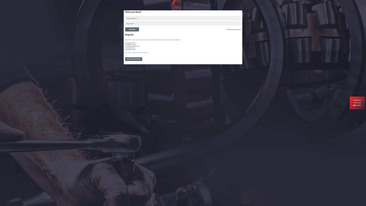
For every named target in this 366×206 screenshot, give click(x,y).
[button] (357, 103)
